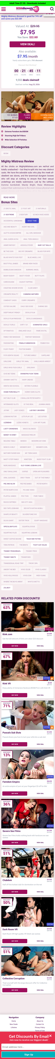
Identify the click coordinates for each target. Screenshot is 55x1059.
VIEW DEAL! (27, 44)
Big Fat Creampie (25, 251)
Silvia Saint (9, 520)
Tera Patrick (9, 545)
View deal (40, 646)
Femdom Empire (11, 782)
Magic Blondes (29, 429)
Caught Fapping (26, 282)
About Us (40, 1021)
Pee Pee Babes (26, 484)
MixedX (23, 441)
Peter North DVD (11, 490)
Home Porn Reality (12, 392)
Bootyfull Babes (11, 264)
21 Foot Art (26, 209)
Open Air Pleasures (41, 471)
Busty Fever (25, 276)
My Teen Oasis (31, 453)
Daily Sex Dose (27, 306)
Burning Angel (32, 270)
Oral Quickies (9, 478)
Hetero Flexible (31, 386)
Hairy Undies (27, 380)
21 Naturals (41, 209)
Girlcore (7, 361)
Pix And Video (28, 490)
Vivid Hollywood (11, 575)
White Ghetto (34, 582)
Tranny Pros (31, 551)
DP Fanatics (9, 331)
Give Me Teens (9, 374)
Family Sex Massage (12, 337)
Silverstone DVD (30, 514)
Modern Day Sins (39, 441)
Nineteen (28, 459)
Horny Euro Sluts (32, 392)
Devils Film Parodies (12, 319)
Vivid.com (27, 575)
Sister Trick (24, 520)
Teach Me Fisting (33, 539)
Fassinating (9, 343)
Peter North (42, 484)
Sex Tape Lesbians (11, 508)
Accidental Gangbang (13, 221)
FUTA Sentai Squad (11, 355)
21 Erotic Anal (10, 209)
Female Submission (27, 343)
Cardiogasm (9, 282)
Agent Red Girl (28, 227)
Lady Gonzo (19, 410)
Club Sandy (33, 288)
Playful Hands (10, 496)
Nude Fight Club (44, 459)
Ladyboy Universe (37, 410)
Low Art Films (40, 423)
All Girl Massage (33, 233)
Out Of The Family (42, 478)
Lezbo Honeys (22, 423)
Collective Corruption (14, 978)
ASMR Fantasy (9, 245)
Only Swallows (10, 471)
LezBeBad (8, 423)
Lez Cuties (42, 416)
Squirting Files (10, 533)
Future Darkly (30, 355)
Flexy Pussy (9, 349)
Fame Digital (41, 331)
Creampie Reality (11, 294)
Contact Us (40, 1024)
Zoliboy (7, 588)
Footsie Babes (25, 349)
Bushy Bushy (9, 276)
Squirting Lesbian (29, 533)
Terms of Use (40, 1031)
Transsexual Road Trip (13, 563)
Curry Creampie (28, 300)
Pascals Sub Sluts (12, 732)
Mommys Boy (25, 447)
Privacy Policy (40, 1027)
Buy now (15, 646)
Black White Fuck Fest (13, 257)
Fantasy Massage (32, 337)
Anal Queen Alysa (11, 239)
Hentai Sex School (11, 386)
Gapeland (45, 355)
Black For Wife (44, 251)
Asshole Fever (26, 245)
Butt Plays (39, 276)
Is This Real (29, 404)
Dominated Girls (40, 325)
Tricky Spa (33, 563)
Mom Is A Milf (9, 447)
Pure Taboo (38, 496)
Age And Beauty (10, 227)
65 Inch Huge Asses (41, 215)
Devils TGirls (9, 325)
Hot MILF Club (9, 398)
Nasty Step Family (11, 459)
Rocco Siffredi (10, 502)
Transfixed (26, 557)
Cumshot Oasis (10, 300)
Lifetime (14, 1027)
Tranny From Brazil (12, 551)
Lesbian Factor (10, 416)
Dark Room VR (10, 929)
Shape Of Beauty (11, 514)
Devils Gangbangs (34, 319)
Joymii (6, 410)
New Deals (14, 1024)
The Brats (23, 545)
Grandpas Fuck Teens (29, 374)
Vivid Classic (40, 569)
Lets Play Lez (27, 416)
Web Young (41, 575)
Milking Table (9, 441)
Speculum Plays (10, 527)
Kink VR (7, 683)
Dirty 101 (24, 325)
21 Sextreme (9, 215)
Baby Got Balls (44, 245)
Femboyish (44, 343)
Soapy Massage (40, 520)
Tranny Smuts (10, 557)
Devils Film (30, 312)
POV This (25, 496)
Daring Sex (42, 306)
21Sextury (23, 215)
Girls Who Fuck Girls (13, 368)
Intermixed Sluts (11, 404)
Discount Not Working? (27, 65)
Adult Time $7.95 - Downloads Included (27, 3)
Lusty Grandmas (11, 429)
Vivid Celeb (25, 569)
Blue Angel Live (34, 257)
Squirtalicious (28, 527)
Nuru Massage (10, 465)
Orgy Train (25, 478)
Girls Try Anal (22, 361)
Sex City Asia (26, 502)
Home (14, 1021)
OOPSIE (25, 471)
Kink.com (7, 634)
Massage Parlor (28, 435)
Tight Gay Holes (40, 545)
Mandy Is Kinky (10, 435)
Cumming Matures (31, 294)
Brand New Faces (30, 264)
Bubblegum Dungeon (12, 270)
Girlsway (31, 368)
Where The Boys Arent (13, 582)
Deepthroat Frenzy (12, 312)
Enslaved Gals (25, 331)
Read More (9, 197)
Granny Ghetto (10, 380)
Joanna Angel (45, 404)
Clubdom (7, 880)
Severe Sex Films (11, 831)
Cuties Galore (10, 306)
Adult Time (32, 221)
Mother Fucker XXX (12, 453)
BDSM (6, 153)
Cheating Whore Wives (13, 288)
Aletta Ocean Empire (12, 233)
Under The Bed (10, 569)
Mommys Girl (42, 447)
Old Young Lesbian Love (31, 465)
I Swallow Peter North (30, 398)
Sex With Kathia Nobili (33, 508)
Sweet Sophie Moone (12, 539)
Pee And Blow (9, 484)
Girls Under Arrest (42, 361)
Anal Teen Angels (30, 239)
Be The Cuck (8, 251)
